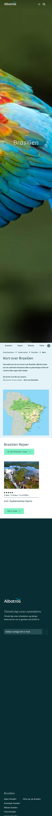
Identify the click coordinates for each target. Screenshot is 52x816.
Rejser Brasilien (10, 799)
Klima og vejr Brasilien (32, 799)
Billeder (31, 345)
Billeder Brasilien (10, 807)
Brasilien (8, 345)
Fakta (42, 345)
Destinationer (8, 352)
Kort (44, 352)
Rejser (20, 345)
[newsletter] (45, 631)
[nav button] (48, 345)
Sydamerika (23, 352)
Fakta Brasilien (10, 812)
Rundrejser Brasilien (12, 803)
